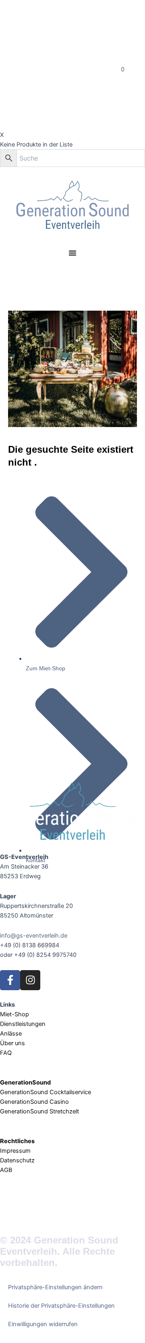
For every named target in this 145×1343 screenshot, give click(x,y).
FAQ (6, 1052)
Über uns (12, 1043)
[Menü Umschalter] (72, 253)
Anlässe (11, 1033)
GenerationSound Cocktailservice (46, 1092)
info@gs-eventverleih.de (33, 935)
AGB (6, 1170)
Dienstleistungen (23, 1024)
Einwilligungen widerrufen (43, 1324)
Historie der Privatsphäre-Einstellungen (61, 1305)
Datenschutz (17, 1160)
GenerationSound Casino (35, 1101)
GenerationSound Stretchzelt (39, 1111)
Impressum (16, 1150)
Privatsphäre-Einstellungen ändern (55, 1287)
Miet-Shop (14, 1014)
